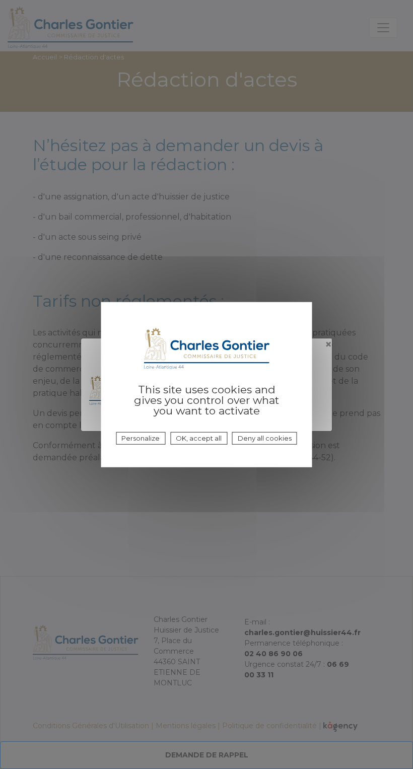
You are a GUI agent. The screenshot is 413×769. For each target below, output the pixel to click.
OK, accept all (199, 438)
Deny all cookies (265, 438)
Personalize (140, 438)
